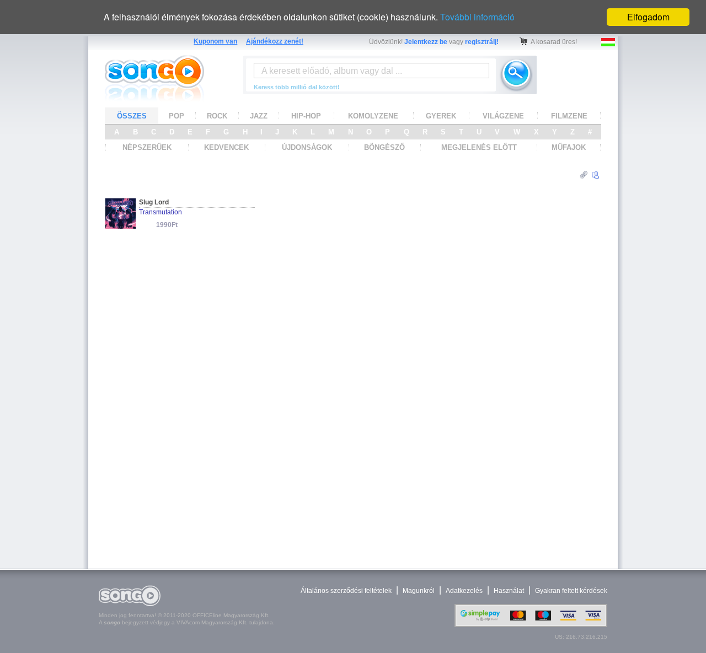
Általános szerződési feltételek (346, 591)
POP (176, 116)
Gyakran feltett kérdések (571, 591)
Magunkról (419, 591)
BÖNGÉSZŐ (384, 147)
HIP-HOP (306, 116)
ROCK (217, 116)
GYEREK (441, 116)
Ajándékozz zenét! (274, 41)
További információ (477, 16)
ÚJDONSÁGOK (307, 147)
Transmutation (160, 212)
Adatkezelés (464, 591)
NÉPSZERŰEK (147, 147)
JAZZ (259, 116)
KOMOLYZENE (373, 116)
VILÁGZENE (503, 116)
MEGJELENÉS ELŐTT (479, 147)
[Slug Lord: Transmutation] (120, 225)
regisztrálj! (482, 42)
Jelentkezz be (425, 42)
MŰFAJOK (569, 147)
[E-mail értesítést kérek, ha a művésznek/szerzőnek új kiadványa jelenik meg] (596, 175)
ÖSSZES (132, 116)
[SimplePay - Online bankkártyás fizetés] (531, 624)
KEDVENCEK (226, 147)
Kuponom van (215, 41)
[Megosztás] (584, 175)
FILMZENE (569, 116)
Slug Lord (154, 202)
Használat (509, 591)
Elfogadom (648, 16)
